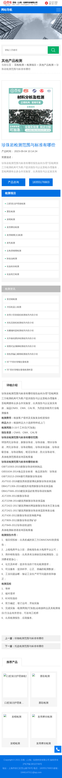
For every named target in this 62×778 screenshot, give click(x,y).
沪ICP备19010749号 (32, 764)
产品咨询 (13, 182)
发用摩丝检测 (13, 227)
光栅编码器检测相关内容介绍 (20, 330)
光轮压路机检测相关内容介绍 (20, 322)
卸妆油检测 (12, 258)
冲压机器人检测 (14, 307)
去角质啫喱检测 (14, 251)
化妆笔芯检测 (13, 274)
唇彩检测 (11, 211)
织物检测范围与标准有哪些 (29, 638)
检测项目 (31, 64)
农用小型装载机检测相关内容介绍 (22, 315)
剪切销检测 (12, 299)
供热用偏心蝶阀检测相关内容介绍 (22, 354)
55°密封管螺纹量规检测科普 (20, 370)
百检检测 (19, 64)
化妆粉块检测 (13, 266)
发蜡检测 (11, 219)
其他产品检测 (46, 64)
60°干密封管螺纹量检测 (18, 362)
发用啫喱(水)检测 (15, 235)
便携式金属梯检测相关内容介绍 (21, 346)
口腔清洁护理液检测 (16, 203)
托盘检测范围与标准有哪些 (29, 646)
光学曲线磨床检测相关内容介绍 (21, 338)
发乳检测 (11, 243)
